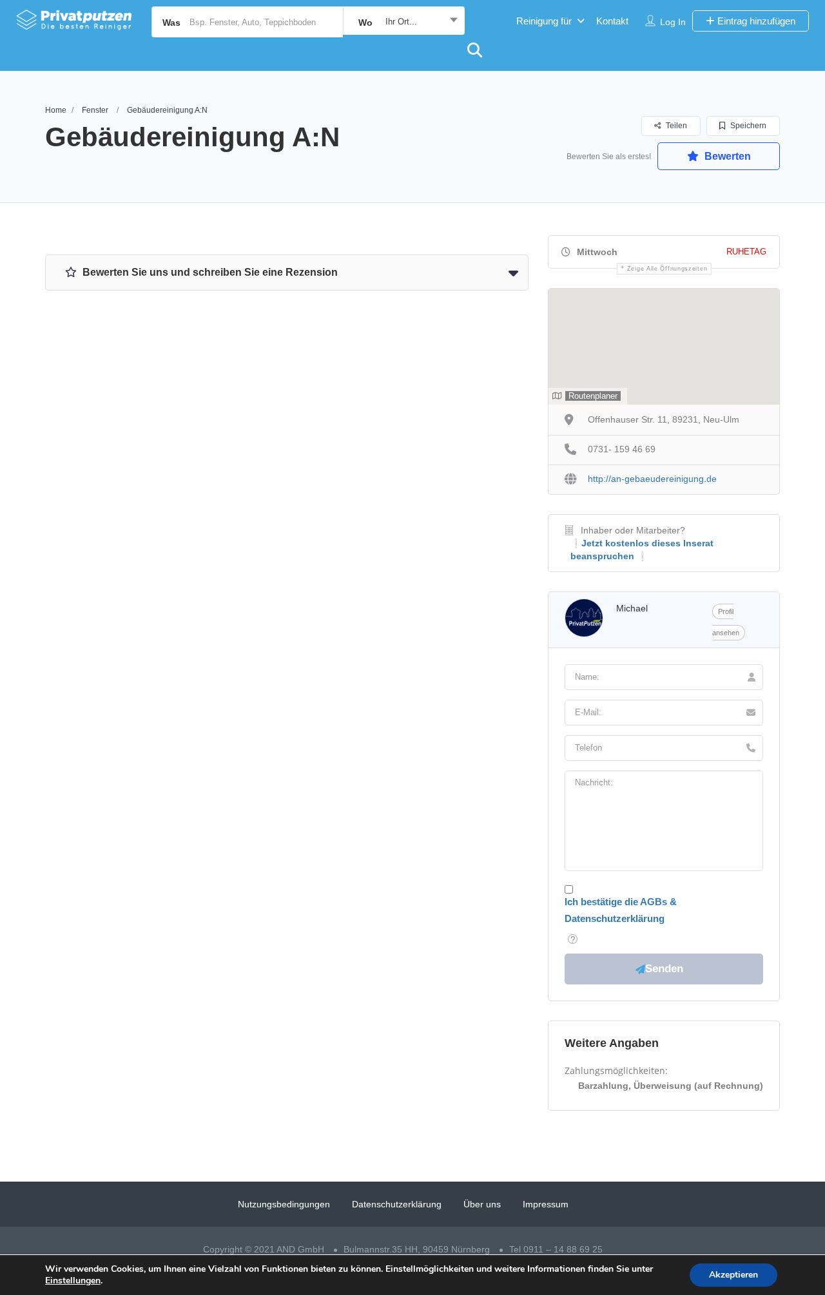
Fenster (95, 110)
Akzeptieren (733, 1275)
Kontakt (612, 20)
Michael (632, 608)
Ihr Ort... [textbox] (401, 21)
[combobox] (404, 22)
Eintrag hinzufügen (755, 20)
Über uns (482, 1204)
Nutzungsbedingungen (284, 1204)
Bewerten (726, 156)
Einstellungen (73, 1281)
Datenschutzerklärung (397, 1204)
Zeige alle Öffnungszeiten (667, 268)
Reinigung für (544, 20)
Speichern (747, 125)
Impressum (545, 1204)
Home (55, 110)
